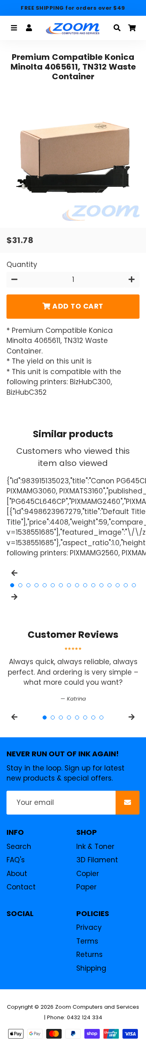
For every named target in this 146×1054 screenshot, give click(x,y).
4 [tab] (36, 585)
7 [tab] (61, 585)
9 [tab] (77, 585)
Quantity (21, 264)
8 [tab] (69, 585)
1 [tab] (12, 585)
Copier (87, 873)
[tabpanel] (73, 675)
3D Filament (97, 860)
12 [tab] (101, 585)
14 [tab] (118, 585)
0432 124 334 (84, 1017)
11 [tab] (93, 585)
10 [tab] (85, 585)
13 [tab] (109, 585)
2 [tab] (20, 585)
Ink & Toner (95, 846)
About (16, 873)
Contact (21, 887)
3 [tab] (28, 585)
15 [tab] (126, 585)
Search (18, 846)
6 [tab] (53, 585)
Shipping (91, 968)
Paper (86, 887)
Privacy (89, 927)
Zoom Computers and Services (97, 1007)
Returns (89, 954)
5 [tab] (45, 585)
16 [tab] (134, 585)
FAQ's (15, 860)
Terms (87, 941)
